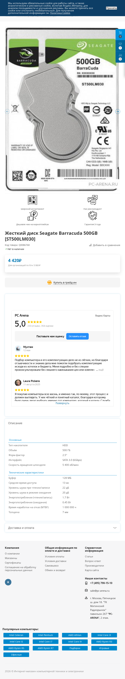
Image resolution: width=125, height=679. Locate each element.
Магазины (11, 558)
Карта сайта (92, 570)
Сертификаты (13, 562)
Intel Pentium (45, 635)
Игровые (104, 648)
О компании (12, 553)
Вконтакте (8, 582)
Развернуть (62, 403)
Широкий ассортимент (32, 208)
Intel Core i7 (45, 641)
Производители (94, 565)
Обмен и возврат (55, 570)
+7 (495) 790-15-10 (101, 583)
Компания (12, 548)
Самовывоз (51, 565)
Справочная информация (94, 549)
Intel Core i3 (104, 635)
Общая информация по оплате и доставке (61, 549)
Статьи (89, 556)
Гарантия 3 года (92, 224)
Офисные (16, 654)
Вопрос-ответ (93, 561)
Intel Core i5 (16, 641)
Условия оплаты (54, 556)
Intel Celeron (16, 635)
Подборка (74, 648)
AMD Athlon (74, 635)
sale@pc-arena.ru (100, 590)
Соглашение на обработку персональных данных (20, 569)
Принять (111, 8)
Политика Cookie (60, 13)
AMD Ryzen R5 (16, 648)
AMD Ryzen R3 (104, 641)
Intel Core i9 (75, 641)
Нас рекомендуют (92, 208)
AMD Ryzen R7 (46, 648)
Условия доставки (55, 561)
